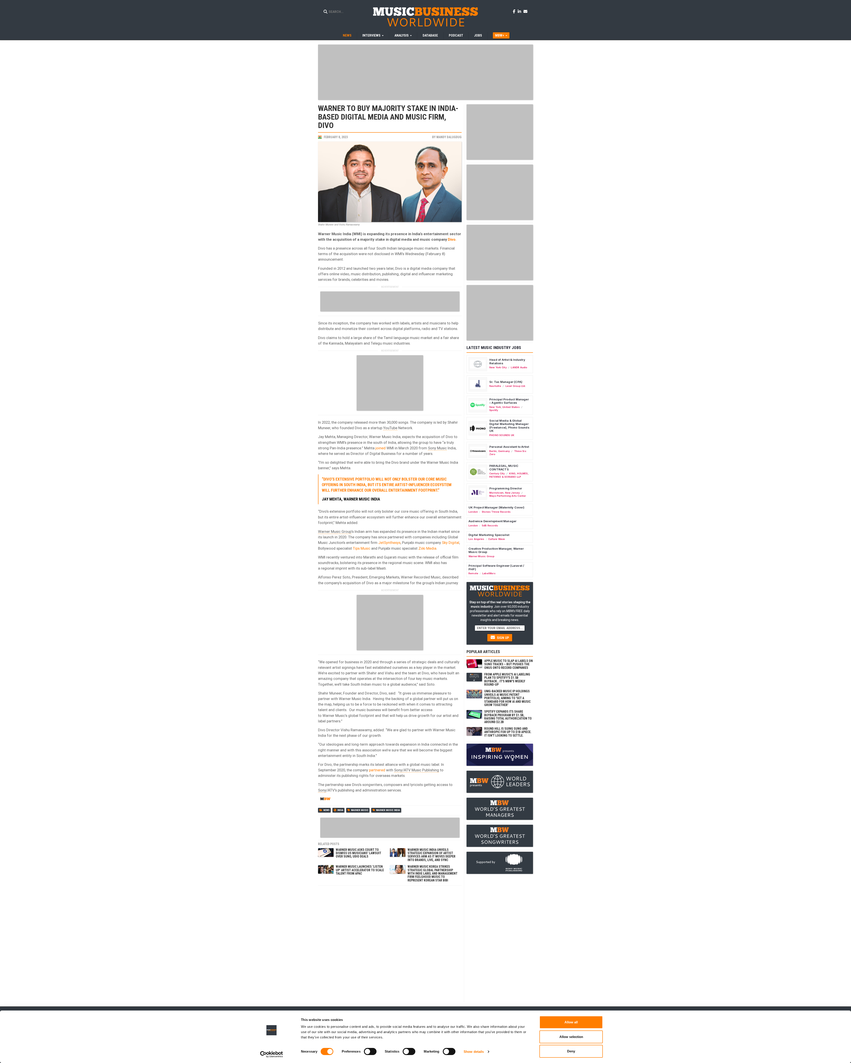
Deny (571, 1051)
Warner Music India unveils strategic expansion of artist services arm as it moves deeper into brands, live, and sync (431, 855)
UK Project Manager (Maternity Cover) (496, 507)
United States (511, 407)
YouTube (390, 428)
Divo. (452, 239)
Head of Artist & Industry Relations (507, 361)
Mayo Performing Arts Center (507, 495)
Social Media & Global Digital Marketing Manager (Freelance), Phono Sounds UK (509, 426)
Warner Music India (388, 810)
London (473, 511)
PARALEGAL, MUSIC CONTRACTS (503, 467)
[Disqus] (390, 943)
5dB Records (490, 525)
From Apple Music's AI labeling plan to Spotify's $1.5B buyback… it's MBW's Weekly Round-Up (507, 679)
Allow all (571, 1022)
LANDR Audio (519, 367)
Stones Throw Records (496, 511)
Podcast (456, 35)
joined (380, 448)
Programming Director (505, 488)
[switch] (370, 1051)
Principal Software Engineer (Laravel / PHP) (496, 567)
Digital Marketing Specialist (488, 535)
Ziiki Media (427, 548)
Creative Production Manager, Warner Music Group (496, 550)
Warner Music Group (334, 531)
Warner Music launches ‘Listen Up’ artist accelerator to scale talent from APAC (360, 870)
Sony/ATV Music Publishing (416, 770)
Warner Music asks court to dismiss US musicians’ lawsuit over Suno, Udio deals (358, 853)
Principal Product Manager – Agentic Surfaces (509, 401)
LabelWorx (489, 573)
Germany (504, 451)
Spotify (493, 410)
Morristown (496, 492)
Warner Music (359, 810)
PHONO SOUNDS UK (501, 435)
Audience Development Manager (492, 521)
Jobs (478, 35)
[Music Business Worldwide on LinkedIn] (520, 11)
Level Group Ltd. (516, 386)
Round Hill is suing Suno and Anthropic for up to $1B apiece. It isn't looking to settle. (507, 732)
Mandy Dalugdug (449, 137)
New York (495, 407)
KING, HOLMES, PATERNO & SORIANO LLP (509, 475)
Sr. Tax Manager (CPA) (505, 382)
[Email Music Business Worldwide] (525, 11)
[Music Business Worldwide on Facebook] (515, 11)
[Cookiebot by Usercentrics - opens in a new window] (271, 1054)
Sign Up (502, 638)
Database (430, 35)
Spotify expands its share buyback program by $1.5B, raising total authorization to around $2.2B (508, 717)
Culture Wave (496, 539)
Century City (497, 473)
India (340, 810)
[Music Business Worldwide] (425, 17)
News (347, 35)
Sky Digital (450, 542)
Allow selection (571, 1037)
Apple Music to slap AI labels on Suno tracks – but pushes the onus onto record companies (508, 664)
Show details (474, 1051)
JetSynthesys (389, 542)
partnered (377, 770)
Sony (322, 790)
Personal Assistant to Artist (509, 446)
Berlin (493, 451)
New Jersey (512, 492)
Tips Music (361, 548)
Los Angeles (476, 539)
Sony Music (437, 448)
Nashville (495, 386)
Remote (473, 573)
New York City (498, 367)
